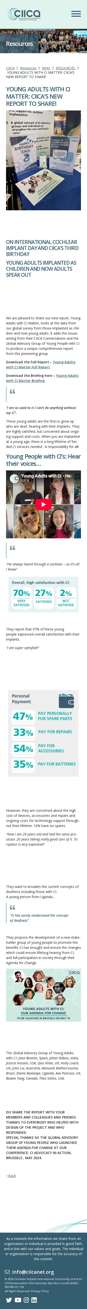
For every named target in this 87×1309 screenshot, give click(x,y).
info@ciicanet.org (32, 1272)
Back (11, 1175)
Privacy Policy (40, 1291)
